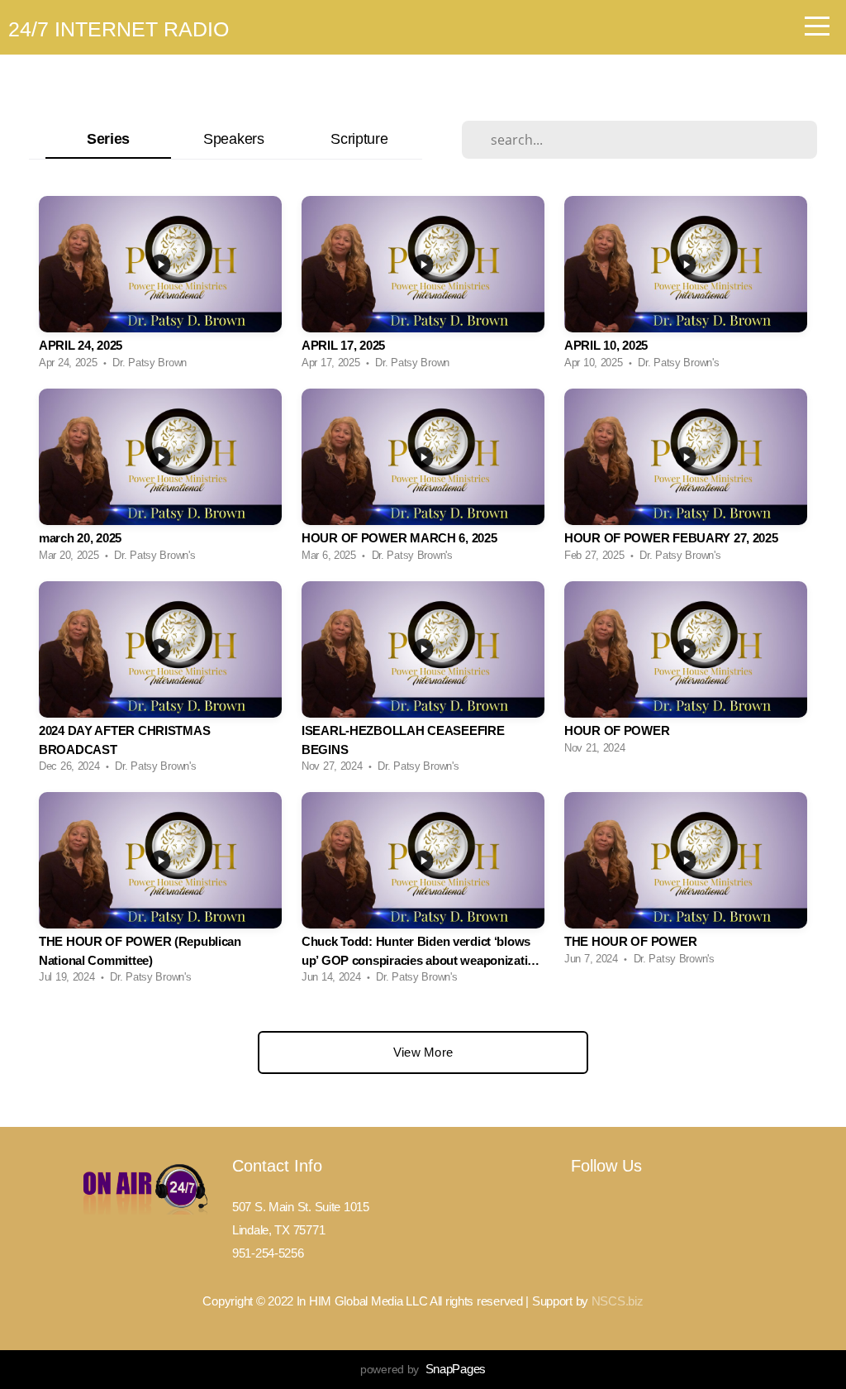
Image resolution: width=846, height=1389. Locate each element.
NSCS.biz (618, 1301)
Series (108, 138)
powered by (423, 1369)
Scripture (358, 138)
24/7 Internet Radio (118, 29)
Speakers (233, 138)
